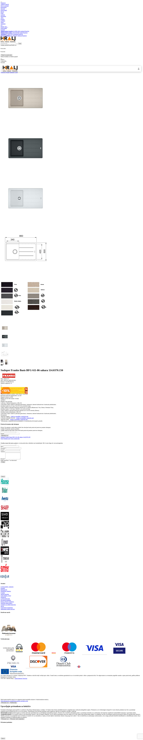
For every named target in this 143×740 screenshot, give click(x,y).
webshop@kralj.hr (18, 34)
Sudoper (3, 437)
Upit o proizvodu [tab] (15, 438)
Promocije (3, 597)
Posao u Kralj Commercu (7, 601)
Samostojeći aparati (24, 68)
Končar (3, 19)
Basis (10, 437)
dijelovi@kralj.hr (22, 35)
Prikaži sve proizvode (6, 55)
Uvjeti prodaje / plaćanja (7, 586)
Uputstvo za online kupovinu (8, 604)
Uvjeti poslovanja (5, 598)
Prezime (3, 448)
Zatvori (3, 476)
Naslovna (3, 3)
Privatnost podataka (6, 600)
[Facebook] (5, 622)
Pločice (96, 68)
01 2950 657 (9, 35)
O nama (3, 592)
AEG (2, 18)
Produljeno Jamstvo (6, 591)
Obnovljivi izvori (104, 68)
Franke (7, 437)
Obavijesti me (4, 435)
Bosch (2, 12)
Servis (2, 606)
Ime (2, 446)
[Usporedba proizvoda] (1, 386)
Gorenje (3, 15)
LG (1, 25)
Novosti (3, 9)
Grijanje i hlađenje (65, 68)
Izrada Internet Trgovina (21, 678)
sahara (21, 437)
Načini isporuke (5, 594)
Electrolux (3, 16)
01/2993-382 (10, 31)
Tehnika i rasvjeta (88, 68)
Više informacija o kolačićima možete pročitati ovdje (14, 701)
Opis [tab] (2, 438)
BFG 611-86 (15, 437)
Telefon (3, 451)
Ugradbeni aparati (35, 68)
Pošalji (3, 462)
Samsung (3, 23)
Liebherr (3, 20)
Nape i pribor (44, 68)
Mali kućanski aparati (77, 68)
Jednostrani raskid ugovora (8, 609)
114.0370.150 (26, 437)
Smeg (2, 22)
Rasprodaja (4, 7)
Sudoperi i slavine (54, 68)
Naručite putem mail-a (6, 603)
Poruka (2, 459)
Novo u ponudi (5, 6)
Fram (2, 13)
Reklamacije (4, 589)
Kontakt (3, 29)
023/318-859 (10, 32)
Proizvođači (4, 10)
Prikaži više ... (4, 26)
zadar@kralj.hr (23, 32)
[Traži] (1, 58)
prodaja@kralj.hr (24, 31)
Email (2, 433)
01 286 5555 (7, 34)
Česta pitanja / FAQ (6, 595)
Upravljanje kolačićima (7, 607)
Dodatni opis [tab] (6, 438)
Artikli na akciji (5, 4)
